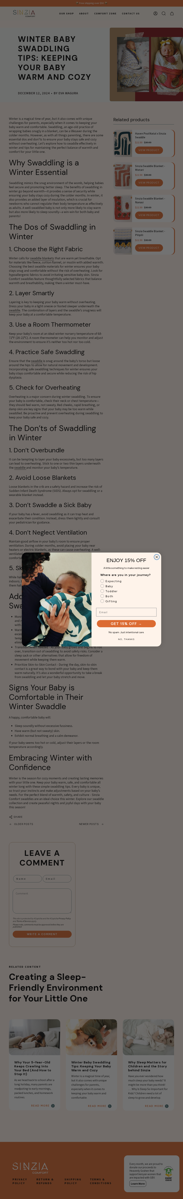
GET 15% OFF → (126, 623)
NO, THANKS (126, 639)
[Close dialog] (156, 557)
